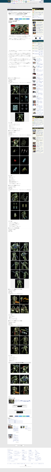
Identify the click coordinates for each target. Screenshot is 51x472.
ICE (35, 450)
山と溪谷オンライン (25, 456)
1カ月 (42, 9)
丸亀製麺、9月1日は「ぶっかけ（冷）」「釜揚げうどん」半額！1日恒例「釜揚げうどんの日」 (38, 124)
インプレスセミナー (16, 454)
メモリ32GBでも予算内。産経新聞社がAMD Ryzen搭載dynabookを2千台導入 (39, 25)
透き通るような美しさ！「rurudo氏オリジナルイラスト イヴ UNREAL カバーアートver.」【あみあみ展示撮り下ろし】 (39, 99)
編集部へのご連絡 (23, 463)
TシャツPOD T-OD (25, 453)
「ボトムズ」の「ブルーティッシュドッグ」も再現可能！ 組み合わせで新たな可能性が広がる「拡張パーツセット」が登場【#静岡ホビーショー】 (16, 429)
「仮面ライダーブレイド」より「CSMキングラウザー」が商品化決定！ (39, 146)
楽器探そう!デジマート (25, 452)
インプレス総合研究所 (10, 453)
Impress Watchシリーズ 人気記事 (38, 116)
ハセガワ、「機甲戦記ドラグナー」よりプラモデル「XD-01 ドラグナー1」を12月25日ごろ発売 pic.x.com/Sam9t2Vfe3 (38, 46)
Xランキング (35, 40)
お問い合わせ (14, 463)
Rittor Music (23, 450)
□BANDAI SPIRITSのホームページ (12, 419)
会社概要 (32, 463)
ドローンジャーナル (10, 455)
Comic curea (37, 452)
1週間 (39, 9)
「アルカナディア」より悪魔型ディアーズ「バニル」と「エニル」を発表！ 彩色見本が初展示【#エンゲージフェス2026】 (39, 114)
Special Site (35, 20)
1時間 (33, 9)
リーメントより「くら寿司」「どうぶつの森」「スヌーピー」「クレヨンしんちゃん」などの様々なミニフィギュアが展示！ (39, 149)
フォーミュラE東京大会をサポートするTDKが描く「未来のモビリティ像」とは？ (39, 30)
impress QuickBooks (38, 453)
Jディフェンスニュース (31, 452)
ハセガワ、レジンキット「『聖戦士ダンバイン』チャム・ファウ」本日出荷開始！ (39, 64)
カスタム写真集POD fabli (38, 458)
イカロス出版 (29, 450)
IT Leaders (9, 454)
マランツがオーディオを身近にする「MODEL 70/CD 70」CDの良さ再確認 (39, 28)
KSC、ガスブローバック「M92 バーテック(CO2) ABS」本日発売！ (39, 60)
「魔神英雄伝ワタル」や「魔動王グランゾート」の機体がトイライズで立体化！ (39, 151)
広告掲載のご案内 (19, 463)
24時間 (36, 9)
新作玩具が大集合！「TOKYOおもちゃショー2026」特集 (38, 128)
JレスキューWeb (31, 454)
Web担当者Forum (10, 452)
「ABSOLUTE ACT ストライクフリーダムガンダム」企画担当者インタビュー (39, 138)
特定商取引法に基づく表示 (41, 463)
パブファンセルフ (37, 455)
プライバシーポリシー (28, 463)
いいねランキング (41, 41)
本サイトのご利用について (10, 463)
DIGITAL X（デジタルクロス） (17, 455)
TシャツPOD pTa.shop (38, 457)
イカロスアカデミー (31, 455)
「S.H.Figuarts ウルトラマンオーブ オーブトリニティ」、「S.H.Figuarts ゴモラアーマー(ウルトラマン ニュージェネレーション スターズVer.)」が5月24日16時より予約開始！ (15, 438)
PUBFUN (36, 454)
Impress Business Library (17, 453)
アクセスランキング (36, 8)
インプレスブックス (16, 458)
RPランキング (35, 41)
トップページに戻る (19, 445)
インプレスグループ (36, 463)
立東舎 (23, 454)
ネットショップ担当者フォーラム (17, 452)
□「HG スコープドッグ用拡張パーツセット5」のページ (15, 422)
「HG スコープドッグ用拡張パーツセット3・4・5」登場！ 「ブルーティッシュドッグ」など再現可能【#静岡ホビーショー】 (23, 401)
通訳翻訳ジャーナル (31, 453)
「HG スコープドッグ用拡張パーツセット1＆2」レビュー (28, 429)
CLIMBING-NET (24, 457)
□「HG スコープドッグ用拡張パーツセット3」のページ (15, 420)
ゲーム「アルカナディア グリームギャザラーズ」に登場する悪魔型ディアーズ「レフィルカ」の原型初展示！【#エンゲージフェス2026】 (39, 111)
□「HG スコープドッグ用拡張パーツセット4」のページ (15, 421)
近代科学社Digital (24, 459)
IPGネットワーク (36, 456)
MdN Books (30, 457)
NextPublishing (16, 459)
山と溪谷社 (23, 455)
